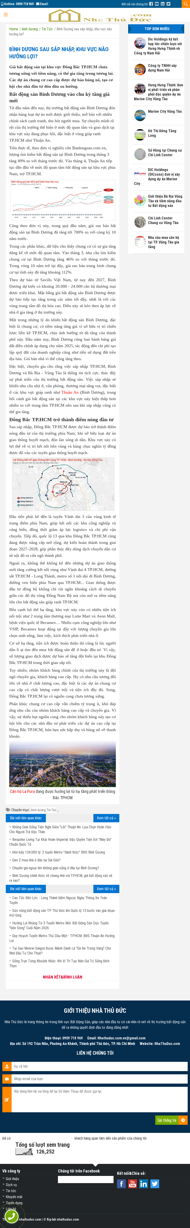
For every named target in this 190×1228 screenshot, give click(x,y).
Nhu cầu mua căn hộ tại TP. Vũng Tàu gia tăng (163, 242)
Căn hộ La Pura (22, 791)
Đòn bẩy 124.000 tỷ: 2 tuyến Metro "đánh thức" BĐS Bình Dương (58, 852)
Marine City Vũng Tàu (165, 111)
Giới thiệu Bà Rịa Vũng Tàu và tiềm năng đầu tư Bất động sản (165, 201)
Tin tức (11, 1191)
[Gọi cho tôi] (11, 1217)
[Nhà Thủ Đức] (151, 3)
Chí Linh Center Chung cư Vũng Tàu (163, 220)
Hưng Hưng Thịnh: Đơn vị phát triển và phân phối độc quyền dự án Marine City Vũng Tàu (158, 92)
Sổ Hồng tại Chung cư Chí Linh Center (165, 152)
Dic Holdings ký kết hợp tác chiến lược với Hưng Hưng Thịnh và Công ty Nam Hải (158, 46)
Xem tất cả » (106, 818)
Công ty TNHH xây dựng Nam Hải (162, 67)
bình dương (38, 810)
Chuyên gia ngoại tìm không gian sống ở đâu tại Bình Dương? (55, 868)
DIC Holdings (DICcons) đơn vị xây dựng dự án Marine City (157, 177)
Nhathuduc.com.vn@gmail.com (122, 1038)
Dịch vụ (11, 1185)
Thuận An (70, 392)
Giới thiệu (12, 1179)
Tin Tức (52, 810)
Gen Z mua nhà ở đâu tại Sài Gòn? (36, 860)
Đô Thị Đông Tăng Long (162, 133)
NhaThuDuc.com (167, 1043)
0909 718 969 (25, 4)
